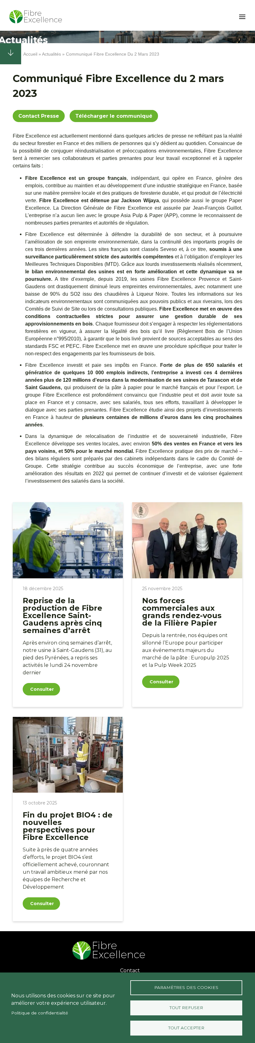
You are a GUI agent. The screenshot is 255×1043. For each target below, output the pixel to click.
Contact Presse (38, 116)
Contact (130, 970)
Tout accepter (186, 1027)
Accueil (30, 54)
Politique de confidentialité (39, 1012)
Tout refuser (186, 1007)
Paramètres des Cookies (186, 987)
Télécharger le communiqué (113, 116)
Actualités (51, 54)
